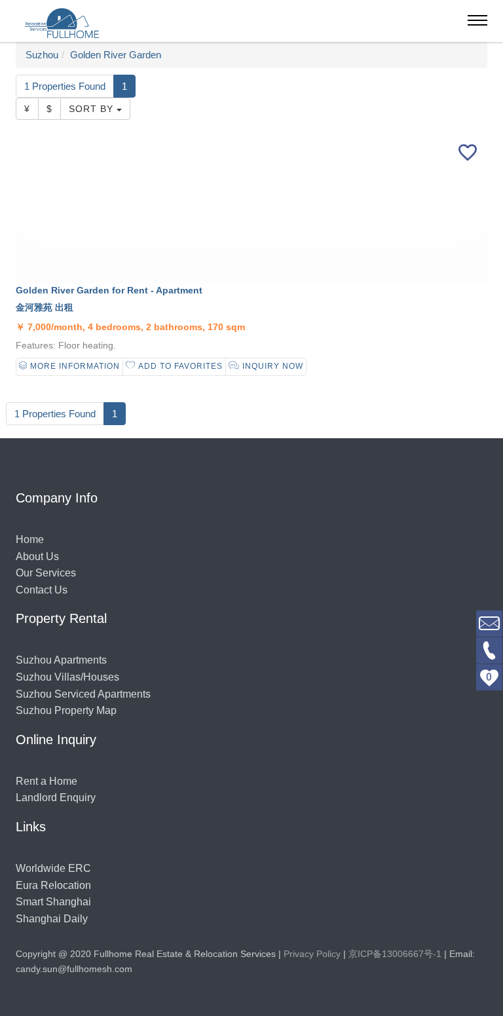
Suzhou (42, 54)
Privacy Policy (312, 954)
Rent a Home (46, 781)
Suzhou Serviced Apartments (83, 694)
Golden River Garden (115, 54)
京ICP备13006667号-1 (394, 954)
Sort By (93, 108)
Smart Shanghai (53, 901)
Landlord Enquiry (56, 797)
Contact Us (41, 589)
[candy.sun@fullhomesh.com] (489, 622)
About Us (37, 556)
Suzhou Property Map (66, 710)
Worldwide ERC (53, 868)
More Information (74, 366)
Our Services (46, 572)
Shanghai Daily (52, 918)
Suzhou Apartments (61, 660)
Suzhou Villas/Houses (67, 677)
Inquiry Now (271, 366)
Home (30, 539)
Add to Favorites (179, 366)
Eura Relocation (53, 885)
